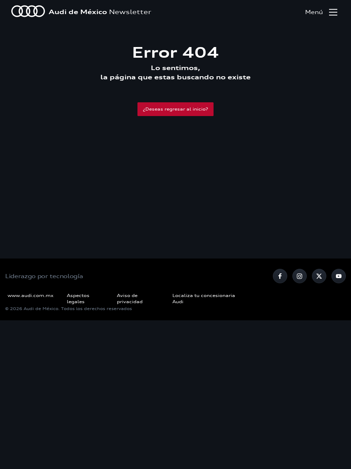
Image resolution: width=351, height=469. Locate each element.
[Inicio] (28, 12)
